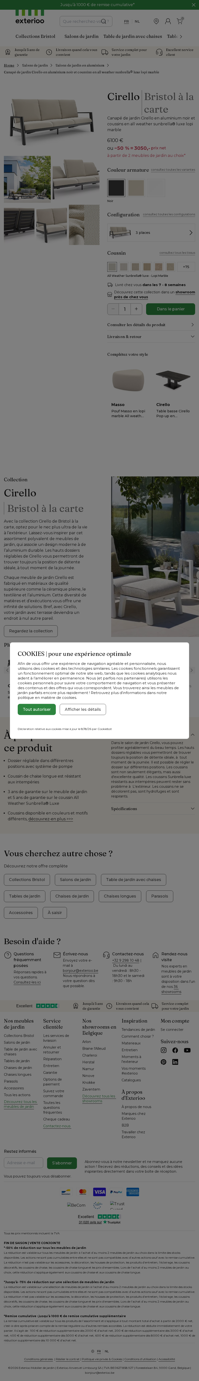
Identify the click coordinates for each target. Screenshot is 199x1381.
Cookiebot (105, 728)
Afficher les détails (83, 709)
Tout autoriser (37, 709)
